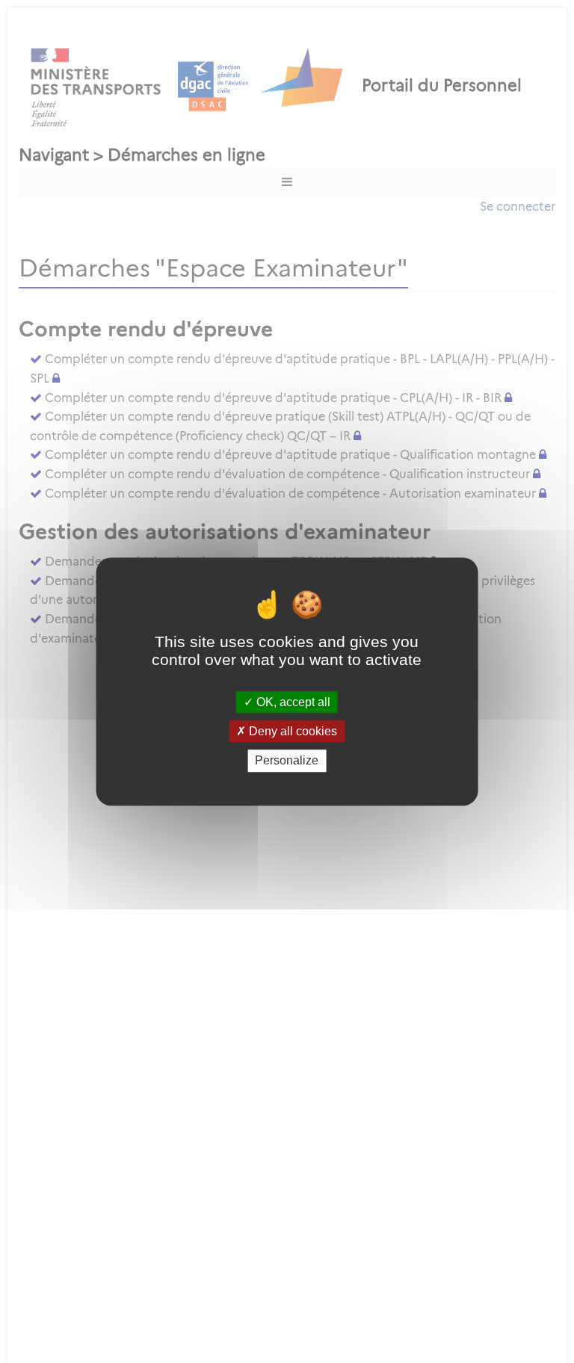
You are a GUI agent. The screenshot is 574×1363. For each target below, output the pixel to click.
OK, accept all (291, 702)
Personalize (286, 761)
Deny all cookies (291, 731)
